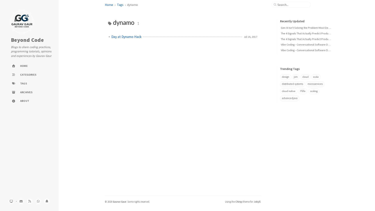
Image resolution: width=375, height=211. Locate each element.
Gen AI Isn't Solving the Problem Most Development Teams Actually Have (323, 28)
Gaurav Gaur (119, 201)
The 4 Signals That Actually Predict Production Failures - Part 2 (317, 33)
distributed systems (292, 84)
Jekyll (257, 201)
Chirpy (238, 201)
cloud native (289, 91)
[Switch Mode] (11, 201)
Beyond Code (27, 40)
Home (109, 5)
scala (316, 77)
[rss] (29, 201)
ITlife (302, 91)
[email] (21, 201)
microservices (315, 84)
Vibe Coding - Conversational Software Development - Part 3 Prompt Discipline (326, 50)
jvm (296, 77)
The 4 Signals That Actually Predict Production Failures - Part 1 (317, 39)
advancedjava (289, 98)
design (285, 77)
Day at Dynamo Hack (126, 37)
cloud (305, 77)
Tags (120, 5)
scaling (314, 91)
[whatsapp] (38, 201)
